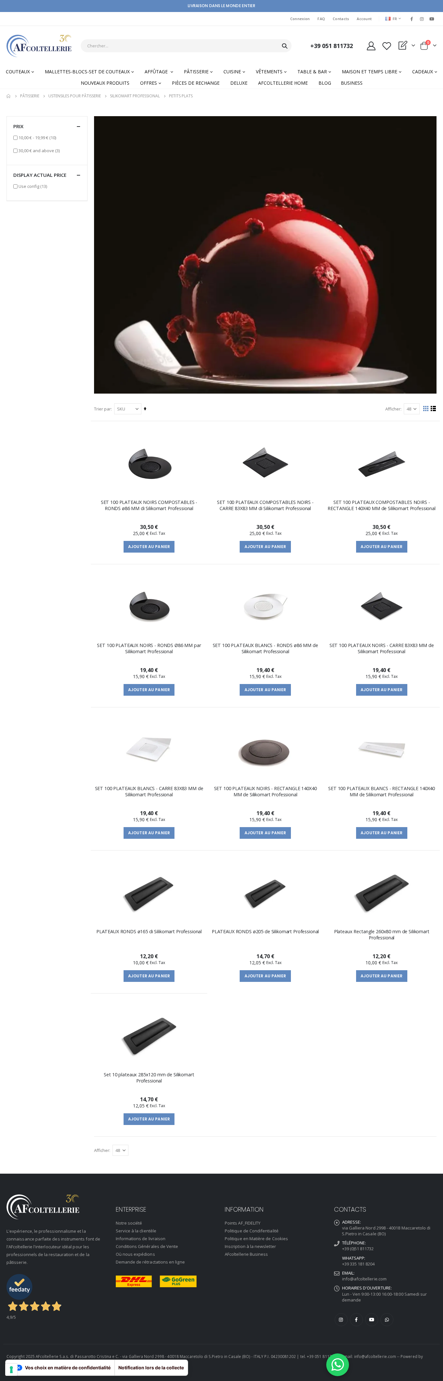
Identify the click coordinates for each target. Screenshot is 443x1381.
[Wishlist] (386, 46)
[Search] (285, 46)
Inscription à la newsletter (250, 1246)
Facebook (356, 1319)
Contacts (341, 18)
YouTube (371, 1319)
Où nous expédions (135, 1254)
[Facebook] (411, 19)
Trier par (102, 409)
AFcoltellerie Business (246, 1254)
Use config (32, 186)
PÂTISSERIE (29, 96)
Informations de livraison (141, 1238)
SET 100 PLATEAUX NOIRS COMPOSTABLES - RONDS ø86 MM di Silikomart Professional (149, 505)
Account (364, 18)
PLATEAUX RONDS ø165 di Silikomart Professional (149, 931)
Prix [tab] (18, 126)
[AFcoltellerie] (38, 46)
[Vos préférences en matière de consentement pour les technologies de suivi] (11, 1369)
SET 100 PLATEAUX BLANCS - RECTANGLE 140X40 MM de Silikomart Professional (381, 791)
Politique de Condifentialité (252, 1231)
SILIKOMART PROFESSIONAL (135, 96)
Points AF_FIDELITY (242, 1223)
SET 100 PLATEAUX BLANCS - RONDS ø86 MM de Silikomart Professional (265, 648)
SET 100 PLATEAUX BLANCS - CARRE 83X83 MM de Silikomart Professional (149, 791)
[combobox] (186, 45)
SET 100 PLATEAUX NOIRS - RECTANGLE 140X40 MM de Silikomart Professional (265, 791)
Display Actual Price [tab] (39, 175)
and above (39, 150)
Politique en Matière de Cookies (256, 1238)
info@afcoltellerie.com (364, 1279)
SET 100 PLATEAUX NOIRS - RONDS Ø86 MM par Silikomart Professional (149, 648)
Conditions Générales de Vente (147, 1246)
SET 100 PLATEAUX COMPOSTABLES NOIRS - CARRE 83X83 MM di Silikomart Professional (265, 505)
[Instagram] (422, 19)
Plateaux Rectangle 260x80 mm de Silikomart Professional (381, 934)
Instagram (341, 1319)
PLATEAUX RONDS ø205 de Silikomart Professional (265, 931)
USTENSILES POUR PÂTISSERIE (74, 96)
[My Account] (371, 46)
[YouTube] (432, 19)
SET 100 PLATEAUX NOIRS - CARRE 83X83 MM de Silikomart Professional (381, 648)
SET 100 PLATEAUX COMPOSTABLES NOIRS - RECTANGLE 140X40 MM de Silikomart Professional (381, 505)
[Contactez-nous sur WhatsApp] (337, 1364)
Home (8, 96)
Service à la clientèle (136, 1231)
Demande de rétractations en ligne (150, 1262)
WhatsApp (386, 1319)
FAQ (321, 18)
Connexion (300, 18)
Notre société (129, 1223)
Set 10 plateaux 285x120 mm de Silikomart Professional (149, 1077)
